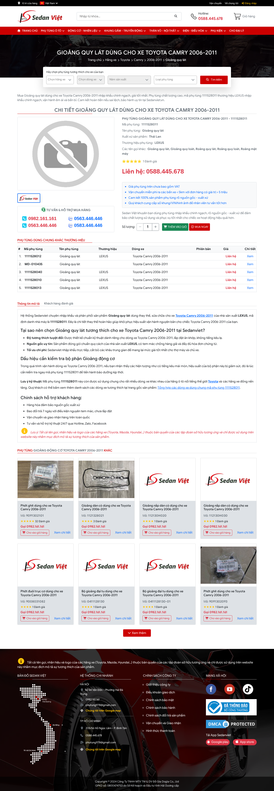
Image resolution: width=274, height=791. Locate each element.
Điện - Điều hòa (193, 30)
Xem (250, 256)
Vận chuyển (215, 3)
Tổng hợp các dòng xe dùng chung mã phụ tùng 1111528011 (199, 388)
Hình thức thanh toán (160, 731)
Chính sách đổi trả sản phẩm (165, 715)
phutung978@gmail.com (101, 705)
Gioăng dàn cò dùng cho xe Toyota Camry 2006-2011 (106, 507)
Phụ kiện (216, 30)
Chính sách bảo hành (160, 708)
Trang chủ (29, 30)
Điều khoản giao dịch (160, 692)
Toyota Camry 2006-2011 (194, 316)
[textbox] (57, 79)
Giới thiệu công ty (158, 685)
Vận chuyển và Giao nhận (163, 723)
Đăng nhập (250, 3)
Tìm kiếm (216, 79)
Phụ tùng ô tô (51, 30)
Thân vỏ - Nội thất (162, 30)
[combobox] (60, 80)
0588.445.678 (210, 18)
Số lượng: (128, 227)
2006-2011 (154, 60)
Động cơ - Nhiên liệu (82, 30)
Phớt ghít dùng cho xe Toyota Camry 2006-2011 (41, 507)
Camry (138, 60)
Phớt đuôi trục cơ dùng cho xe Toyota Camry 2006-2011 (42, 593)
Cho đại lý (236, 30)
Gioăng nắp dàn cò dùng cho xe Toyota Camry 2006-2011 (165, 507)
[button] (63, 30)
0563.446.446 (88, 218)
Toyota (125, 60)
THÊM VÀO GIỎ (177, 227)
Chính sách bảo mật (160, 700)
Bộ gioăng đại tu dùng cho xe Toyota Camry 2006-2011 (102, 593)
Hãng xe (110, 60)
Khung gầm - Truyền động (123, 30)
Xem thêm (139, 633)
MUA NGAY (201, 227)
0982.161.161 (42, 218)
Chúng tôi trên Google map (103, 710)
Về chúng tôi (231, 3)
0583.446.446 (88, 225)
